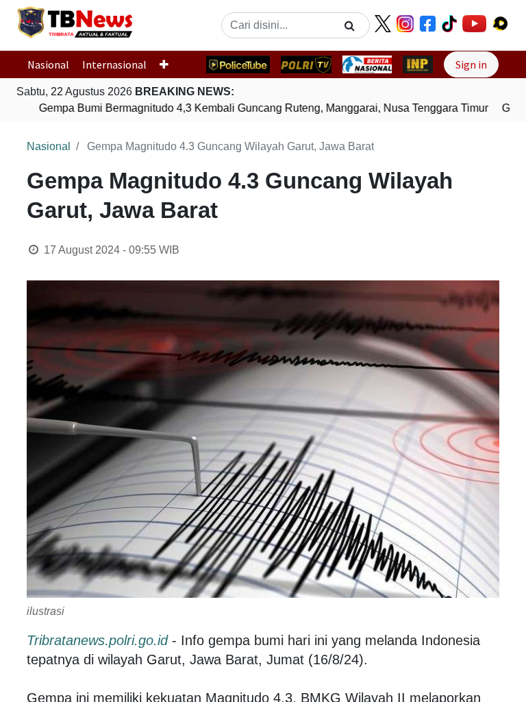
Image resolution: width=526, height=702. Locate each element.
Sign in (471, 64)
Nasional (48, 64)
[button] (169, 64)
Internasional (114, 64)
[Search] (349, 25)
